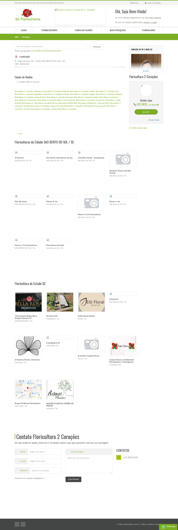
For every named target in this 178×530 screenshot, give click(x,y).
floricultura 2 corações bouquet (60, 97)
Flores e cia (114, 201)
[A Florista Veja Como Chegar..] (123, 294)
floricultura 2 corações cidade (82, 91)
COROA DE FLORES (84, 30)
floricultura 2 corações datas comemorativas (56, 100)
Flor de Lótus (21, 201)
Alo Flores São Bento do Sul (59, 157)
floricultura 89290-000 (68, 103)
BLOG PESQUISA (118, 30)
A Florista (19, 157)
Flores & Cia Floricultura (89, 214)
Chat (147, 112)
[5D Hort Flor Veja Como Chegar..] (60, 302)
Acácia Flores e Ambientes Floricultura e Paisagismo (121, 360)
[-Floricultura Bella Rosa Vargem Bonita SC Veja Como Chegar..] (28, 302)
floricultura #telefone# (87, 103)
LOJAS (24, 30)
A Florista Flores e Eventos (27, 359)
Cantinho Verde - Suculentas (91, 157)
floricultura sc (27, 103)
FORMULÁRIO (148, 30)
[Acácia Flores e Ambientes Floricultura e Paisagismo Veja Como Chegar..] (123, 346)
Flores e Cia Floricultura (26, 245)
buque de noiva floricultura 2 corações (67, 106)
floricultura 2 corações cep (107, 91)
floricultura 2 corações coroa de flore (30, 97)
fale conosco (155, 17)
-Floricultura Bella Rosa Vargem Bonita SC (26, 317)
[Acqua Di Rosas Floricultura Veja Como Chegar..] (28, 389)
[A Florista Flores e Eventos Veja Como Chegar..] (28, 346)
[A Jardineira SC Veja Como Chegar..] (60, 337)
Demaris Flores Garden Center (120, 171)
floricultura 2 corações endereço (28, 91)
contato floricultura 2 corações (63, 109)
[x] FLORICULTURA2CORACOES (46, 51)
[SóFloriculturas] (28, 13)
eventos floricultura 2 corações (37, 109)
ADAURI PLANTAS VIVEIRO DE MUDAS (59, 404)
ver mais (146, 71)
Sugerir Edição (154, 120)
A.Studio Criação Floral (88, 355)
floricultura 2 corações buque (86, 97)
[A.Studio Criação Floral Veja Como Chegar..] (91, 344)
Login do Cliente (154, 3)
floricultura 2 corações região (82, 94)
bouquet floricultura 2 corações (37, 106)
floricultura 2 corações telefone (56, 91)
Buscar (135, 3)
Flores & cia (51, 201)
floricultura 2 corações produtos (109, 94)
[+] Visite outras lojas (138, 128)
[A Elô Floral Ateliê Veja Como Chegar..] (91, 302)
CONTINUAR (73, 479)
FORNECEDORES (49, 30)
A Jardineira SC (53, 342)
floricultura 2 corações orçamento (90, 100)
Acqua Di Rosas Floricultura (27, 403)
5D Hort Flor (52, 316)
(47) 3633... (147, 104)
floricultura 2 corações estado (56, 94)
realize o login (150, 22)
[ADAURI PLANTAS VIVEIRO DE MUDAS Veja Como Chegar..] (60, 389)
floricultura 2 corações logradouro (29, 94)
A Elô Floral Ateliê (86, 316)
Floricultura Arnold (55, 245)
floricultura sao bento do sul (46, 103)
